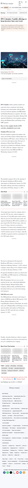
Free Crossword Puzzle (6, 440)
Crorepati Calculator (17, 425)
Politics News (10, 455)
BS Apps (8, 466)
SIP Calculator (12, 428)
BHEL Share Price (18, 400)
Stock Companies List (6, 438)
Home (2, 7)
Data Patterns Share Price (7, 417)
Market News (18, 445)
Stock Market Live (5, 408)
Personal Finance (5, 450)
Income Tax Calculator (6, 425)
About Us (11, 458)
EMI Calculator (5, 428)
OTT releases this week (12, 12)
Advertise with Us (17, 463)
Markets (6, 7)
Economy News (24, 452)
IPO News (24, 445)
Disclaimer (4, 461)
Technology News (13, 450)
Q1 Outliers (10, 415)
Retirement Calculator (21, 428)
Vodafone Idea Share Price (17, 403)
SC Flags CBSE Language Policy (8, 420)
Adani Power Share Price (7, 398)
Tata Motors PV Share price (7, 400)
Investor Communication (12, 461)
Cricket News (21, 448)
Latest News (4, 445)
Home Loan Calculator (16, 430)
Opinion (11, 452)
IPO (10, 7)
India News (4, 455)
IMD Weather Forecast (6, 413)
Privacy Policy (20, 458)
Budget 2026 (17, 455)
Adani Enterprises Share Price (19, 396)
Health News (17, 452)
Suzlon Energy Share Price (7, 396)
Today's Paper (5, 458)
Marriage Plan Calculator (19, 432)
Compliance (4, 463)
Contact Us (10, 463)
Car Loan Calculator (6, 430)
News (8, 17)
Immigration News (14, 448)
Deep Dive (4, 415)
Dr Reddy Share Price (6, 403)
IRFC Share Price (16, 398)
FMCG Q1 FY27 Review (18, 415)
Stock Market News (16, 7)
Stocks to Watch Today (15, 408)
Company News (11, 445)
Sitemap (24, 463)
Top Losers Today (16, 413)
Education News (5, 452)
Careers (3, 466)
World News (21, 450)
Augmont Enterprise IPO (17, 410)
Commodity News (5, 448)
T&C (15, 458)
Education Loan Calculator (7, 432)
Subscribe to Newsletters (16, 438)
